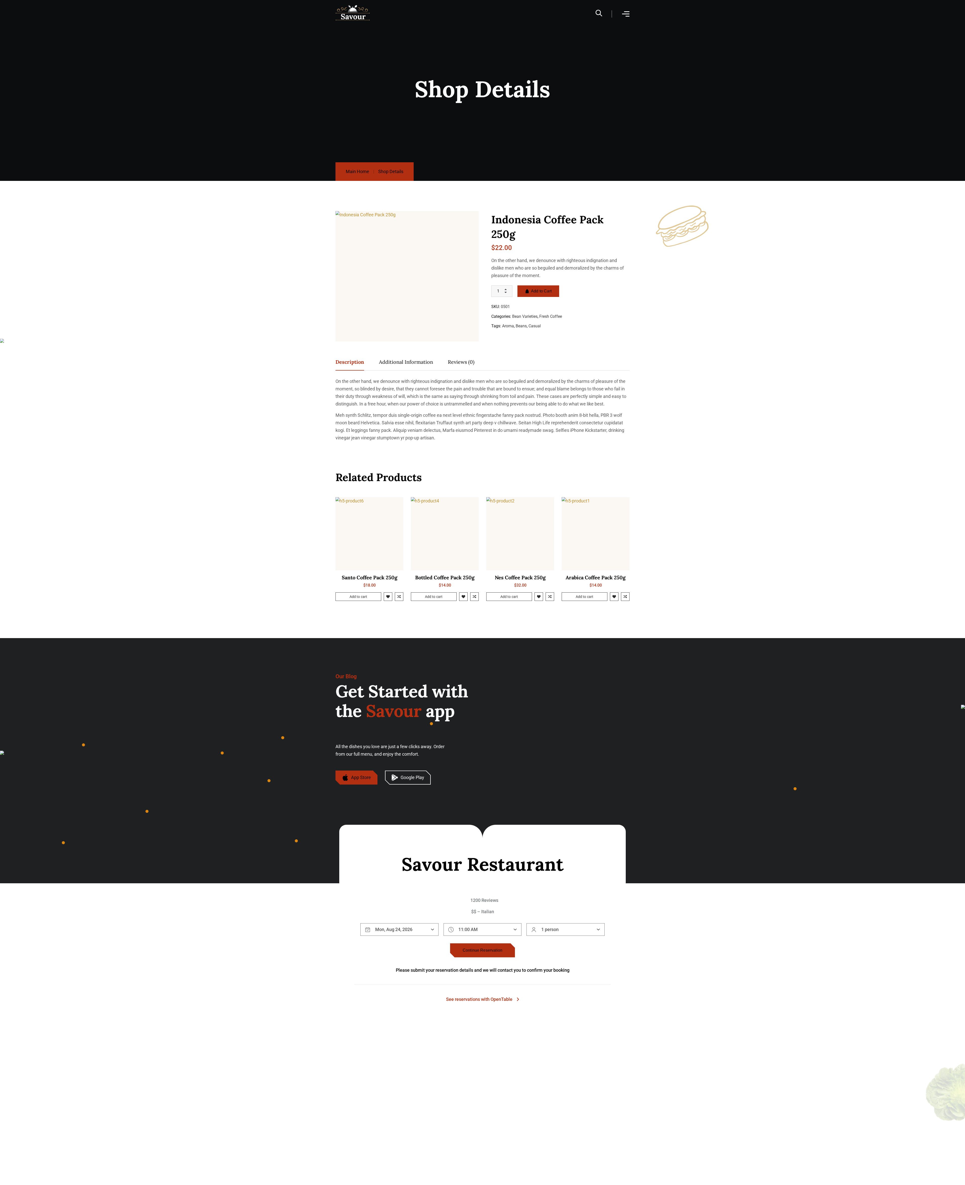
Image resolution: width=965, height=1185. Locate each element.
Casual (534, 326)
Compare (399, 596)
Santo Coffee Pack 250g (369, 577)
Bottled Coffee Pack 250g (444, 577)
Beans (521, 326)
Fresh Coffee (550, 316)
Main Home (357, 171)
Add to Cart (541, 291)
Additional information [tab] (406, 362)
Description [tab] (349, 362)
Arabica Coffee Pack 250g (595, 577)
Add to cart (358, 597)
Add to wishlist (388, 596)
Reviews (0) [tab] (461, 362)
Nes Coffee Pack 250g (520, 577)
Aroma (508, 326)
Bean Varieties (525, 316)
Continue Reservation (482, 950)
